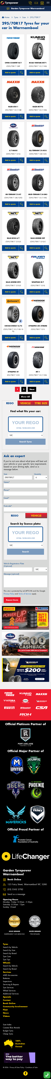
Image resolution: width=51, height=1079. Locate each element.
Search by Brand (9, 953)
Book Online (9, 1003)
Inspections (7, 981)
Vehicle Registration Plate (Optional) (14, 564)
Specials (7, 997)
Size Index (7, 1024)
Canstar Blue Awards (11, 1027)
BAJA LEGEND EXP (38, 238)
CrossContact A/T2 (13, 326)
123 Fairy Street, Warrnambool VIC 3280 (27, 884)
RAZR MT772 (38, 107)
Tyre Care (7, 956)
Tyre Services (8, 987)
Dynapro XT (13, 372)
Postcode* (8, 506)
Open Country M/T (13, 63)
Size (5, 474)
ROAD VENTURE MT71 (38, 63)
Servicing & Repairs (11, 984)
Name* (7, 482)
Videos (6, 1016)
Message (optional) (11, 574)
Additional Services (11, 993)
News (6, 1013)
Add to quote (10, 72)
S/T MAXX (13, 151)
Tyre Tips (6, 959)
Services (7, 972)
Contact (7, 1000)
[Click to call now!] (30, 3)
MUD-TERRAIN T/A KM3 (37, 194)
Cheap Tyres (8, 1034)
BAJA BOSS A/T (13, 238)
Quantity (37, 474)
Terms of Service (25, 594)
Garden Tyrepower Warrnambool (27, 8)
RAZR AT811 (13, 107)
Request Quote (12, 600)
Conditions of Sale (31, 1067)
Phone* (7, 490)
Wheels (6, 962)
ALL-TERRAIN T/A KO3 (38, 151)
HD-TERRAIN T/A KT (13, 194)
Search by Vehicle (10, 947)
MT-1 (38, 372)
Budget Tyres (8, 1031)
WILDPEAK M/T (38, 282)
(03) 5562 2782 (15, 889)
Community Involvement (15, 1006)
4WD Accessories (10, 975)
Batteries (6, 978)
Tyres (5, 944)
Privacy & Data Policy (17, 1067)
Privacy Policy (9, 594)
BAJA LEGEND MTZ (13, 282)
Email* (6, 498)
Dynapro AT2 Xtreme (38, 326)
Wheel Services (9, 990)
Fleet (5, 1009)
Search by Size (9, 950)
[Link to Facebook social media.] (25, 1073)
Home (6, 17)
